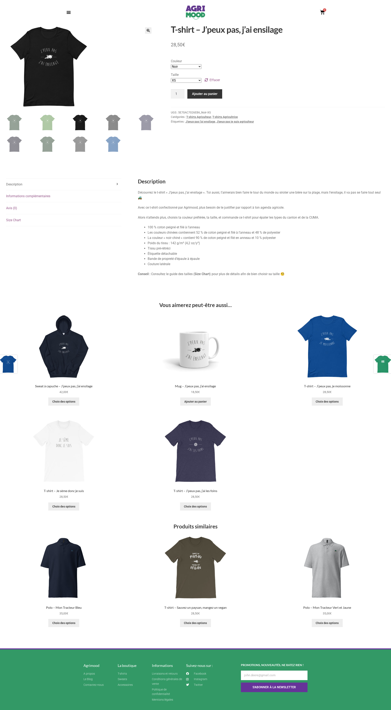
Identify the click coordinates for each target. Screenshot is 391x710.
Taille (175, 75)
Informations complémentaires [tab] (28, 196)
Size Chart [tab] (13, 220)
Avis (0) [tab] (11, 208)
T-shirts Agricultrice (225, 117)
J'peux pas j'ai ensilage (200, 121)
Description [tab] (14, 184)
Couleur (176, 61)
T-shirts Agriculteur (198, 117)
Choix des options (63, 401)
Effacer (215, 80)
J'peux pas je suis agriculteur (235, 121)
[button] (68, 12)
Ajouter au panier (204, 94)
